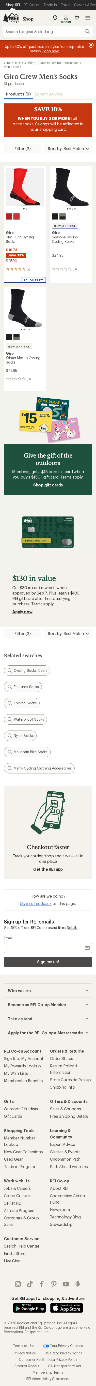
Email (8, 938)
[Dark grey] (16, 337)
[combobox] (48, 31)
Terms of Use (23, 1346)
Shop (28, 18)
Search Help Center (21, 1246)
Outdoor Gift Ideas (21, 1108)
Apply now (22, 611)
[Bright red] (16, 216)
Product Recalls (27, 1366)
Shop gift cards (48, 484)
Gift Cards (13, 1116)
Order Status (61, 1058)
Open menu (88, 18)
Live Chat (12, 1260)
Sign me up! (48, 961)
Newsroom (60, 1209)
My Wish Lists (16, 1073)
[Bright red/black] (9, 216)
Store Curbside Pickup (70, 1079)
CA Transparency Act (64, 1366)
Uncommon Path (65, 1159)
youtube (66, 1284)
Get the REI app (48, 869)
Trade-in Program (19, 1166)
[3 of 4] (72, 208)
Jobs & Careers (17, 1188)
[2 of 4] (70, 208)
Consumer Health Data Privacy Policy (48, 1359)
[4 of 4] (75, 208)
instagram (18, 1284)
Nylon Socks (24, 735)
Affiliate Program (19, 1210)
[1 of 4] (67, 208)
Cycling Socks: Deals (30, 670)
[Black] (55, 216)
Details (72, 927)
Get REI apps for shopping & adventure (47, 1298)
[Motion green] (62, 216)
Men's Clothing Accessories (59, 62)
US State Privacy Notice (63, 1353)
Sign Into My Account (23, 1058)
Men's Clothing (25, 62)
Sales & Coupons (65, 1108)
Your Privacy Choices (66, 1346)
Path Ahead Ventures (69, 1166)
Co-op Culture (17, 1195)
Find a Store (14, 1253)
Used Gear (13, 1159)
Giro (7, 62)
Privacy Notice (25, 1353)
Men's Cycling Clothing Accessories (43, 768)
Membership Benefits (23, 1080)
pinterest (54, 1284)
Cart (77, 18)
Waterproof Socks (29, 719)
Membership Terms (48, 1372)
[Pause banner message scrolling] (90, 45)
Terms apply (71, 477)
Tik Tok (30, 1284)
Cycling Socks (25, 703)
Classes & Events (65, 1151)
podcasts (78, 1284)
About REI (59, 1188)
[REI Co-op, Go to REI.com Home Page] (11, 18)
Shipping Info (62, 1087)
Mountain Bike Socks (31, 752)
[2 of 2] (26, 208)
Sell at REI (12, 1203)
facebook (42, 1284)
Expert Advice (49, 94)
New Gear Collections (23, 1151)
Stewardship (61, 1224)
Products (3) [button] (18, 94)
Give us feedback (35, 903)
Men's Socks (12, 66)
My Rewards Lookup (22, 1065)
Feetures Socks (26, 687)
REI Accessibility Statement (48, 1379)
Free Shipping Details (69, 1116)
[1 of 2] (24, 208)
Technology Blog (65, 1216)
